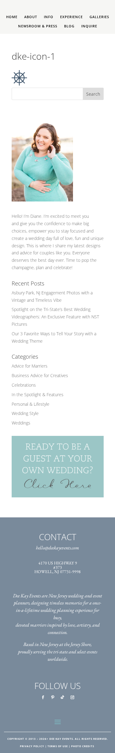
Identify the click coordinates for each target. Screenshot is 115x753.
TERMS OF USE (58, 746)
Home (11, 17)
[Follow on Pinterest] (52, 697)
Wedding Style (25, 413)
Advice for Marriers (30, 366)
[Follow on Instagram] (72, 697)
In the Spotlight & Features (37, 394)
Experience (71, 17)
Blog (69, 26)
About (30, 17)
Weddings (21, 423)
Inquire (89, 26)
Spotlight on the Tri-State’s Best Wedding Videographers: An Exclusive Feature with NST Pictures (55, 316)
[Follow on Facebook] (43, 697)
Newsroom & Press (37, 26)
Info (48, 17)
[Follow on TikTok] (62, 697)
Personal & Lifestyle (30, 404)
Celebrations (24, 385)
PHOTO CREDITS (82, 746)
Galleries (99, 17)
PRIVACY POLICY (32, 746)
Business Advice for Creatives (40, 375)
